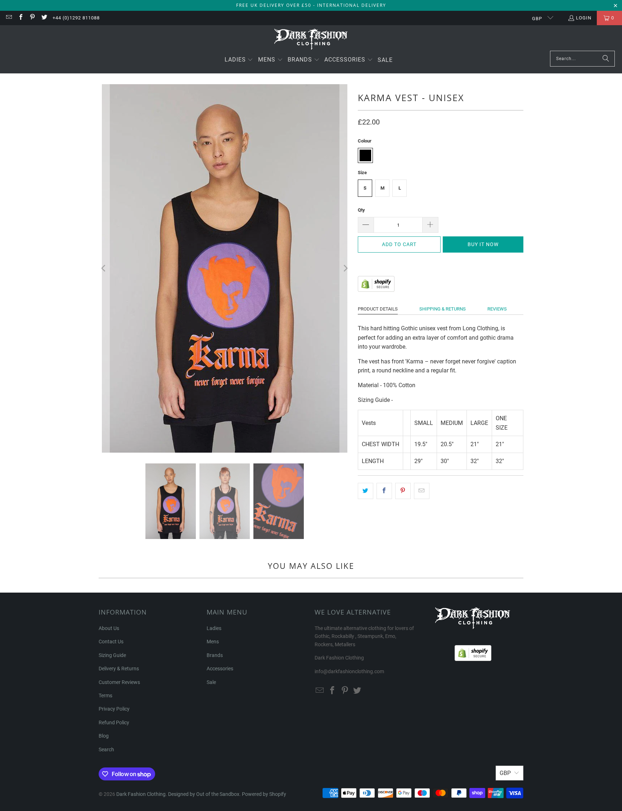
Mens (213, 641)
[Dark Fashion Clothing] (311, 40)
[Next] (345, 268)
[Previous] (104, 268)
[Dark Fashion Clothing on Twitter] (43, 18)
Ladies (214, 628)
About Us (109, 628)
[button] (239, 60)
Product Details (378, 309)
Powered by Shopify (264, 794)
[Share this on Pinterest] (403, 491)
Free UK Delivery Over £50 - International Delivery (311, 5)
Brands (215, 655)
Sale (211, 682)
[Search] (606, 59)
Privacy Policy (114, 709)
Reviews (497, 309)
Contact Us (111, 641)
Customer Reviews (119, 682)
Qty (361, 210)
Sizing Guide (112, 655)
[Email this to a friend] (421, 491)
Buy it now (483, 244)
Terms (105, 695)
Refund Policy (114, 722)
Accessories (220, 668)
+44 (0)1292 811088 (76, 18)
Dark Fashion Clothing (141, 794)
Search (106, 749)
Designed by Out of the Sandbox (203, 794)
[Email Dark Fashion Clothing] (8, 18)
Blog (104, 736)
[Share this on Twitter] (365, 491)
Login (583, 18)
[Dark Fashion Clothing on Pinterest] (32, 18)
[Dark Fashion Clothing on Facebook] (20, 18)
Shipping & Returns (442, 309)
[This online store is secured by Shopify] (376, 289)
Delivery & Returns (119, 668)
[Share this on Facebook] (384, 491)
